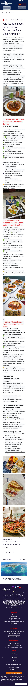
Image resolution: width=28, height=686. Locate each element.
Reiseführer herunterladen (14, 618)
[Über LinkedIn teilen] (10, 552)
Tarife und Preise (8, 631)
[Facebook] (15, 587)
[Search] (7, 8)
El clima (18, 633)
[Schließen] (26, 676)
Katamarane (14, 616)
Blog (14, 625)
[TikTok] (23, 587)
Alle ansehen (22, 559)
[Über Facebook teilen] (3, 552)
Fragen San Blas (14, 623)
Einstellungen (7, 684)
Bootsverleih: (5, 547)
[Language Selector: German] (22, 4)
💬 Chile (15, 660)
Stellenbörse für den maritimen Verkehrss (14, 621)
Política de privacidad (14, 643)
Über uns (14, 614)
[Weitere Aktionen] (24, 20)
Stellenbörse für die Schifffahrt (14, 636)
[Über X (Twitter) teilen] (6, 552)
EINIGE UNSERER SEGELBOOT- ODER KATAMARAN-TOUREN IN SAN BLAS (13, 578)
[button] (14, 673)
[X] (18, 587)
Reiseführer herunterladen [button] (14, 635)
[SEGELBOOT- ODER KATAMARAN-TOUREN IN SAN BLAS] (14, 569)
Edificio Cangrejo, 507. (14, 667)
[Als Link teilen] (13, 552)
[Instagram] (13, 587)
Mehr (10, 13)
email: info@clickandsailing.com (14, 664)
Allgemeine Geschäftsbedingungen (14, 647)
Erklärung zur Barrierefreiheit (14, 645)
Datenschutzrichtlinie (11, 680)
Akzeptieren (20, 684)
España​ (16, 654)
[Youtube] (20, 587)
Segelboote (14, 620)
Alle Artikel (4, 13)
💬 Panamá (15, 657)
